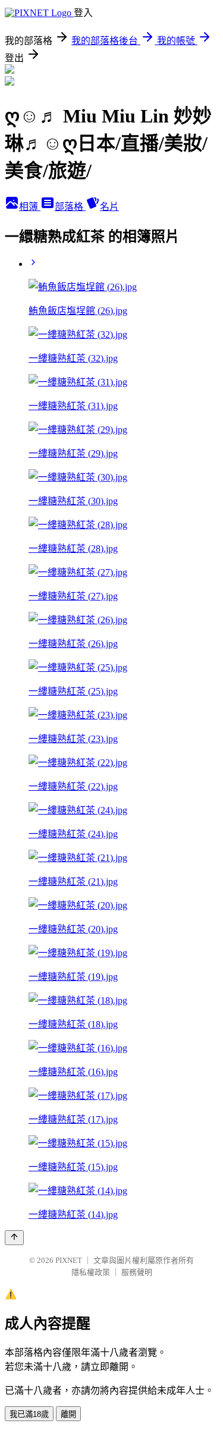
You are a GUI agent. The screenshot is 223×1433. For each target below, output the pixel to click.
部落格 (70, 207)
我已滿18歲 (29, 1414)
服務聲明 (136, 1272)
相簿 (29, 207)
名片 (109, 207)
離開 (68, 1414)
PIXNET (68, 1260)
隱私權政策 (90, 1272)
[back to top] (14, 1237)
